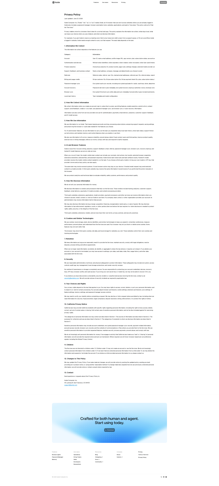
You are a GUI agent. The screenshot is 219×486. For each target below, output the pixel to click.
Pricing (123, 2)
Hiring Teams (77, 457)
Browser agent (56, 454)
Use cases (105, 2)
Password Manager (57, 457)
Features (96, 2)
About (118, 454)
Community (98, 462)
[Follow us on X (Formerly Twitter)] (161, 477)
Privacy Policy (142, 457)
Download (163, 2)
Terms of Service (143, 454)
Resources (115, 2)
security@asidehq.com (71, 278)
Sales (75, 459)
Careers (119, 457)
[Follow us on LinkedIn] (164, 477)
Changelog (98, 457)
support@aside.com (70, 385)
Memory (54, 459)
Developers (77, 462)
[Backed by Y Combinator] (166, 477)
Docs (96, 459)
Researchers (77, 464)
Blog (96, 454)
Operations (77, 454)
